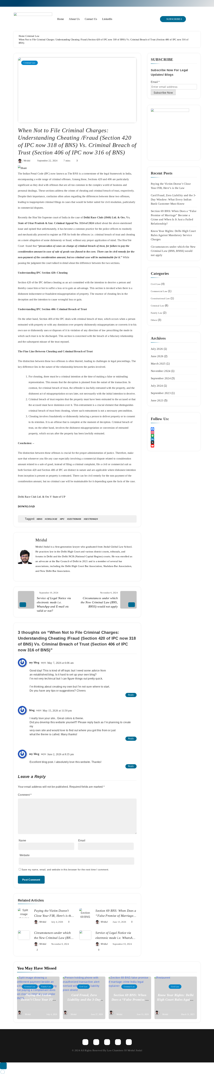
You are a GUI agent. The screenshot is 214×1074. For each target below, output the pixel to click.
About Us (74, 19)
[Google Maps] (174, 435)
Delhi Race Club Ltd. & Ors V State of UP (41, 496)
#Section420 (91, 519)
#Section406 (74, 519)
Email (81, 840)
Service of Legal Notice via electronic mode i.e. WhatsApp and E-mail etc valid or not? (115, 938)
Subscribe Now (163, 92)
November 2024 (161, 371)
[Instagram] (174, 432)
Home (60, 19)
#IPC (62, 519)
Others (154, 320)
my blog (34, 662)
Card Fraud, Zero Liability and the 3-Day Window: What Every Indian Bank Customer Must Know (173, 199)
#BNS (39, 519)
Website (25, 855)
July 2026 (157, 348)
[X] (174, 442)
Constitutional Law (160, 298)
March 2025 (158, 363)
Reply (131, 695)
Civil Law (156, 284)
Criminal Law (29, 63)
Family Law (156, 313)
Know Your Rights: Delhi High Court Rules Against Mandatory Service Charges (173, 235)
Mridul (27, 160)
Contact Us (91, 19)
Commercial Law (159, 291)
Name (22, 840)
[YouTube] (174, 445)
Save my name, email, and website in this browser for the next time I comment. (65, 869)
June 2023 (157, 400)
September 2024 (161, 378)
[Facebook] (174, 429)
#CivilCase (51, 519)
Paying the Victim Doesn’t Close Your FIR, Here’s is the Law (53, 915)
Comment (25, 794)
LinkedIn (107, 19)
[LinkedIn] (174, 439)
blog (32, 710)
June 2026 (157, 356)
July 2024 (157, 385)
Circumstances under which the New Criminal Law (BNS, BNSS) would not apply (53, 938)
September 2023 (161, 393)
